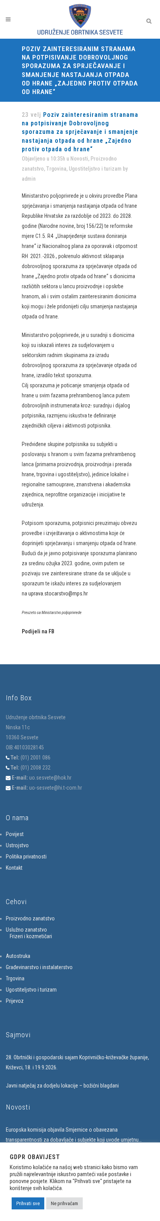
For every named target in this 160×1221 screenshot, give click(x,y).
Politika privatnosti (26, 856)
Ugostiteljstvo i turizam (95, 169)
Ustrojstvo (17, 845)
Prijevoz (15, 1001)
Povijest (15, 834)
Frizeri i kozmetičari (31, 936)
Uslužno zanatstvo (26, 929)
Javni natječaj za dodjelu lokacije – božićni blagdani (62, 1085)
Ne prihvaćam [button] (64, 1203)
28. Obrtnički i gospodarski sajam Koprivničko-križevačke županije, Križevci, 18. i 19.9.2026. (77, 1062)
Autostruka (18, 956)
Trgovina (56, 169)
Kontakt (14, 867)
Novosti (79, 159)
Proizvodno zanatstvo (30, 918)
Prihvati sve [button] (28, 1203)
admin (29, 179)
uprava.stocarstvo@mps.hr (58, 593)
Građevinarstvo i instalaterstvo (39, 967)
